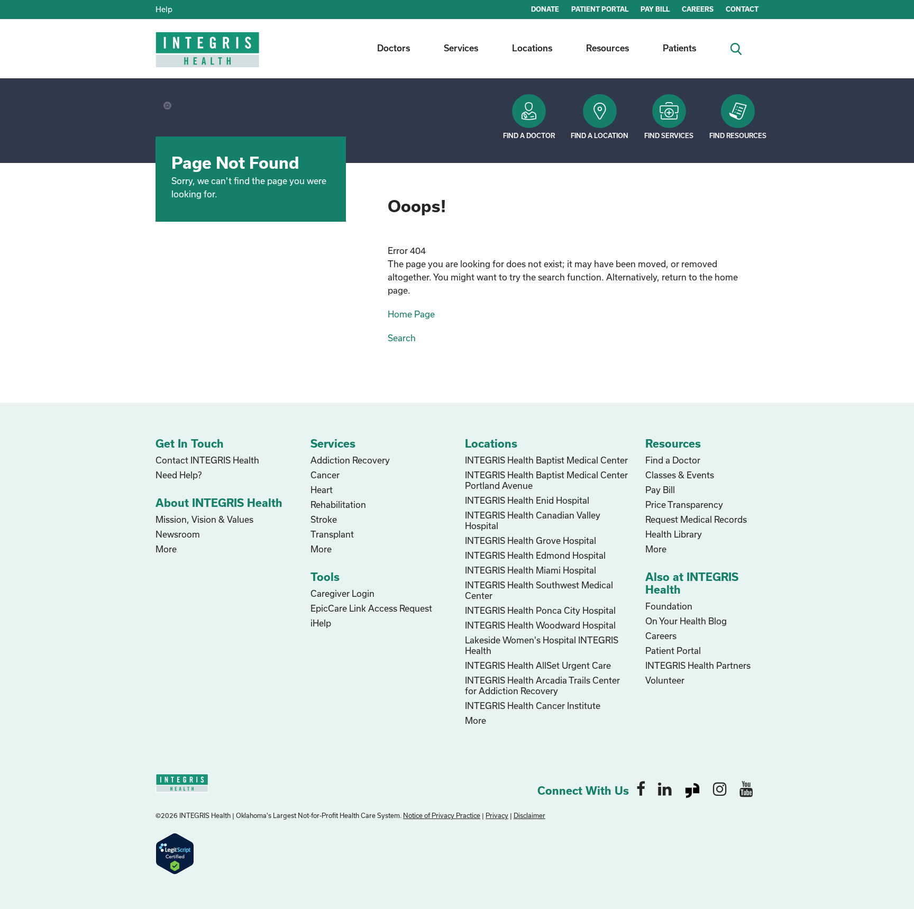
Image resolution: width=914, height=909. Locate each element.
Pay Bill (660, 490)
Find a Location (599, 135)
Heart (321, 490)
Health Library (673, 534)
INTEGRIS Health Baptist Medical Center (546, 460)
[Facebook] (640, 788)
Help (164, 9)
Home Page (411, 314)
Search (402, 338)
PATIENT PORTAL (599, 9)
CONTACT (742, 9)
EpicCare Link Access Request (371, 608)
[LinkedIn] (665, 788)
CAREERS (698, 9)
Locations (532, 48)
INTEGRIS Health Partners (698, 665)
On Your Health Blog (686, 621)
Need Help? (179, 475)
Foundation (668, 606)
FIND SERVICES (668, 135)
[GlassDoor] (692, 788)
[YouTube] (746, 788)
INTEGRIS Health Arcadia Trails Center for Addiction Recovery (542, 685)
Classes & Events (679, 475)
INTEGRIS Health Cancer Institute (532, 706)
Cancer (325, 475)
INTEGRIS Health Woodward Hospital (540, 625)
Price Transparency (684, 504)
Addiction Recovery (350, 460)
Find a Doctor (529, 135)
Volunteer (664, 680)
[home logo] (208, 57)
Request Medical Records (696, 519)
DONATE (545, 9)
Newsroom (178, 534)
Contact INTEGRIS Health (207, 460)
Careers (661, 636)
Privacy (497, 815)
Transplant (332, 534)
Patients (679, 48)
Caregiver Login (342, 593)
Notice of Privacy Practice (441, 815)
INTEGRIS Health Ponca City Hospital (540, 610)
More (166, 549)
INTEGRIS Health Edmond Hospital (535, 555)
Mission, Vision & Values (204, 519)
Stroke (323, 519)
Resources (607, 48)
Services (461, 48)
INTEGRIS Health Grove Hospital (530, 540)
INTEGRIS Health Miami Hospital (530, 570)
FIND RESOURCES (737, 135)
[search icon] (740, 48)
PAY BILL (655, 9)
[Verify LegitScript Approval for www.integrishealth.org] (175, 853)
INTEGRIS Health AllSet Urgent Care (538, 665)
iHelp (320, 623)
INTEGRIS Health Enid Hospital (527, 500)
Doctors (393, 48)
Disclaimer (529, 815)
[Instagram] (720, 788)
